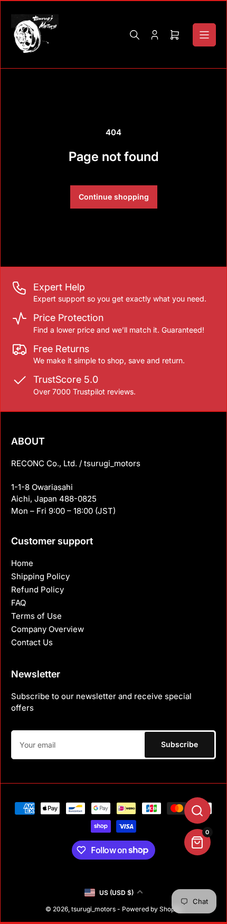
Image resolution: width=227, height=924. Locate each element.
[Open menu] (204, 34)
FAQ (18, 603)
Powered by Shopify (152, 909)
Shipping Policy (40, 576)
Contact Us (32, 642)
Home (22, 563)
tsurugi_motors (93, 909)
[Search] (134, 34)
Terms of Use (36, 616)
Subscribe (179, 744)
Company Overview (47, 629)
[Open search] (197, 810)
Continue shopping (114, 196)
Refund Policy (37, 589)
